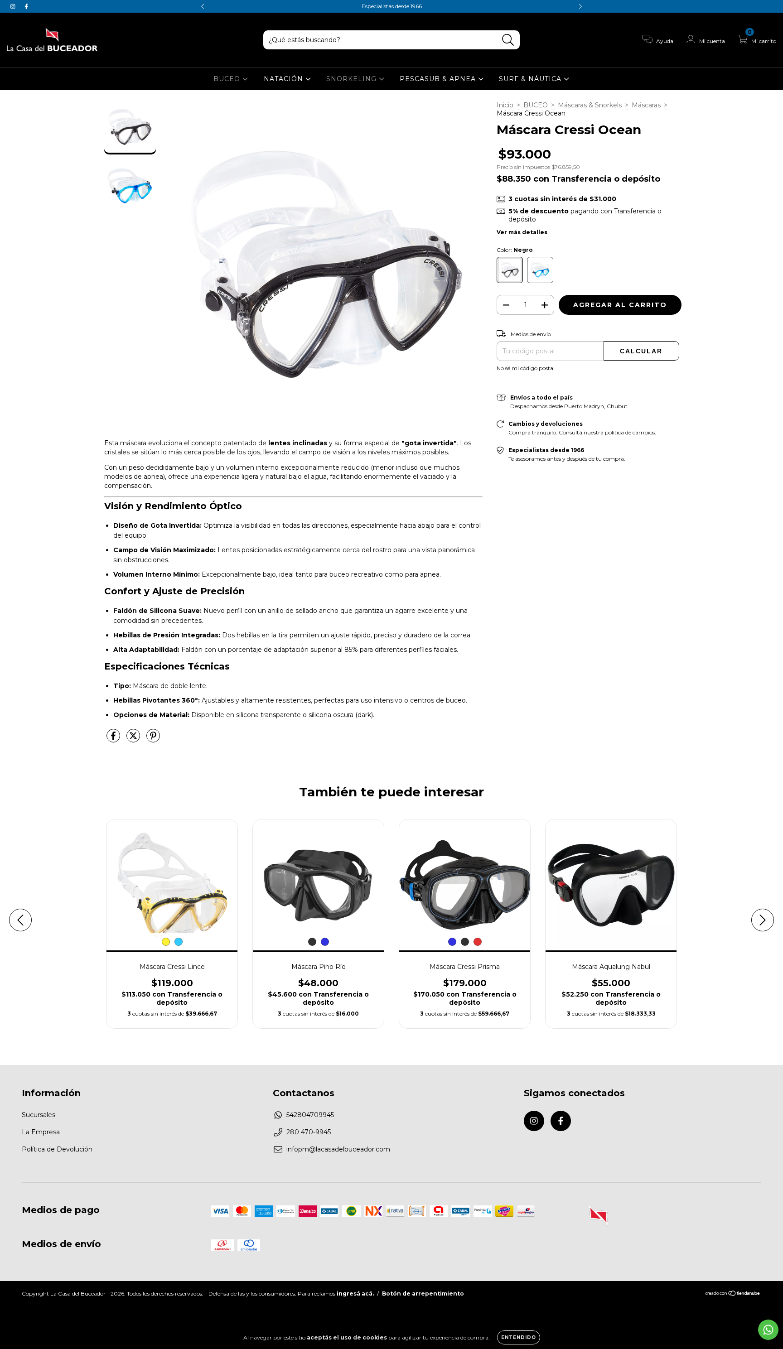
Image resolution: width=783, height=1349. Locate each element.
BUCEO (227, 79)
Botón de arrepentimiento (423, 1293)
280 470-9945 (308, 1132)
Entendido (518, 1337)
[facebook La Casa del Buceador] (26, 6)
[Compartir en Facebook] (114, 739)
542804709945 (310, 1115)
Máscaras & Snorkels (590, 105)
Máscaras (646, 105)
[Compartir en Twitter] (134, 739)
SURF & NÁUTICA (531, 79)
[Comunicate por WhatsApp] (768, 1330)
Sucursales (38, 1115)
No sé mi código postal (526, 368)
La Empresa (41, 1132)
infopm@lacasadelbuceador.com (338, 1149)
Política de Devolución (57, 1149)
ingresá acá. (355, 1293)
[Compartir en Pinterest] (153, 739)
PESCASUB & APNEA (439, 79)
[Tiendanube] (733, 1294)
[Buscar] (508, 40)
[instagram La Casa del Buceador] (13, 6)
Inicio (505, 105)
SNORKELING (352, 79)
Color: (515, 249)
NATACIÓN (284, 79)
